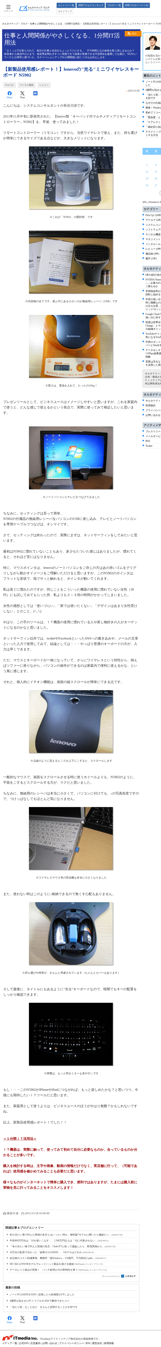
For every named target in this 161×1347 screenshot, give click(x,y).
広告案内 (35, 1343)
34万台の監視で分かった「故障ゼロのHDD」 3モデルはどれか (51, 1252)
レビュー (44, 85)
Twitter (148, 445)
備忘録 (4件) (152, 253)
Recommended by (111, 1276)
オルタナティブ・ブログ (14, 23)
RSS (134, 33)
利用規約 (150, 405)
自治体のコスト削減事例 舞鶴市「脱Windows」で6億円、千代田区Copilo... (58, 1258)
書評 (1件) (151, 258)
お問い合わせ (153, 415)
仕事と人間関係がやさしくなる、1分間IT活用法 (55, 23)
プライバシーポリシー (71, 1343)
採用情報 (109, 1343)
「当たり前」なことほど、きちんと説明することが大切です (44, 1307)
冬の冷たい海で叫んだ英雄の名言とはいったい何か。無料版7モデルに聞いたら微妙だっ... (66, 1234)
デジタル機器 (27, 85)
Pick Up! (9, 85)
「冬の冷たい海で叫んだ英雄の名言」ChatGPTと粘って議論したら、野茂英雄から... (63, 1246)
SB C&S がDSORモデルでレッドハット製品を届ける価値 (56, 1264)
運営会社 (97, 1343)
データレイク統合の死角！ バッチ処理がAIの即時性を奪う (58, 1269)
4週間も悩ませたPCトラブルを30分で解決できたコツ (39, 1300)
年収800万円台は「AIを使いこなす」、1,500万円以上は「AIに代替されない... (59, 1240)
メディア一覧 (9, 1343)
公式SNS (24, 1343)
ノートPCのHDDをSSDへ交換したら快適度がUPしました (42, 1294)
